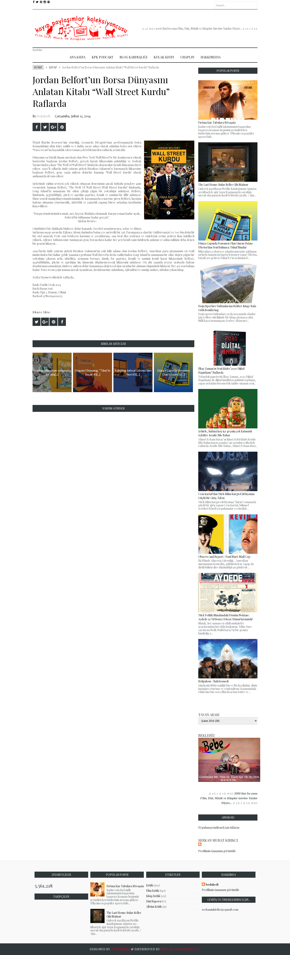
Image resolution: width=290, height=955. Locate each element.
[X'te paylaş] (45, 127)
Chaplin (187, 57)
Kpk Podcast (102, 57)
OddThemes (120, 949)
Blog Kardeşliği (133, 57)
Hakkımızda (211, 57)
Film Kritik (152, 891)
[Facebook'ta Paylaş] (36, 127)
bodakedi (43, 116)
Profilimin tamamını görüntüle (217, 851)
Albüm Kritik (154, 906)
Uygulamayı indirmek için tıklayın (218, 827)
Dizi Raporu (153, 901)
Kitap (53, 67)
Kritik (149, 885)
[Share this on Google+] (53, 127)
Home (38, 67)
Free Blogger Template (180, 949)
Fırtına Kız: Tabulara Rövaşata (125, 886)
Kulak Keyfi (164, 57)
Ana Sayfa (77, 57)
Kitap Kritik (153, 896)
